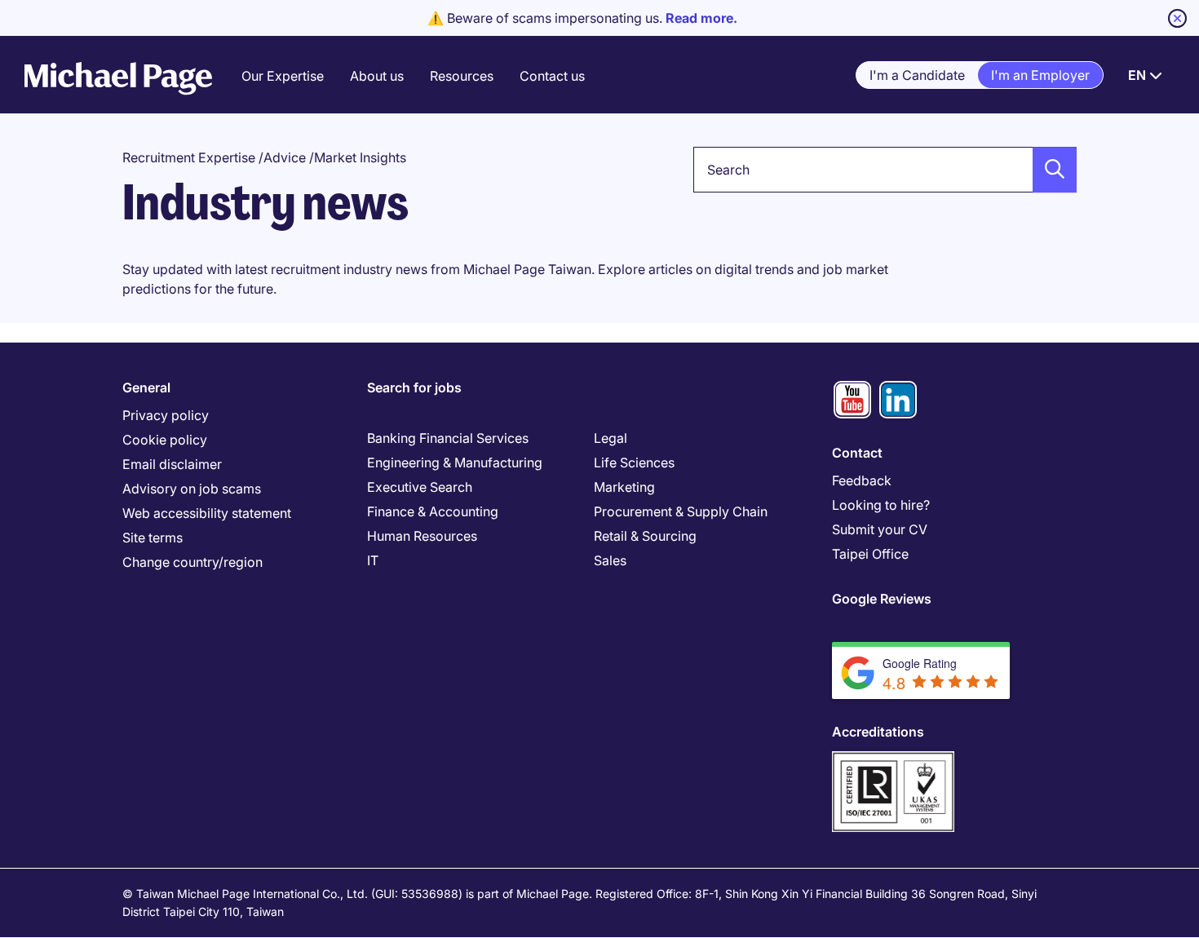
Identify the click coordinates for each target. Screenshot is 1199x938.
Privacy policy (165, 415)
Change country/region (192, 562)
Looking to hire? (881, 505)
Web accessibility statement (206, 513)
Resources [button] (461, 76)
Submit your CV (879, 529)
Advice (284, 157)
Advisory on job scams (191, 488)
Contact (857, 453)
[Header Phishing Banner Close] (1177, 18)
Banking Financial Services (448, 438)
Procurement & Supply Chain (681, 511)
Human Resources (422, 536)
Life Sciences (634, 462)
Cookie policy (164, 439)
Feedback (862, 480)
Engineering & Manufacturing (454, 462)
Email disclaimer (172, 464)
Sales (610, 560)
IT (372, 560)
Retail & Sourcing (645, 536)
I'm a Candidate (917, 75)
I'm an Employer (1040, 75)
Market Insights (360, 157)
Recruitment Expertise (188, 157)
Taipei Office (870, 554)
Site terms (152, 537)
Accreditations (878, 731)
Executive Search (419, 487)
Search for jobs (414, 387)
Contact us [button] (552, 76)
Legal (610, 438)
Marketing (624, 487)
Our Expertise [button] (282, 76)
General (146, 387)
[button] (1049, 169)
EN (1137, 75)
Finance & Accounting (432, 511)
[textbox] (885, 169)
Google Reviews (881, 599)
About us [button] (377, 76)
